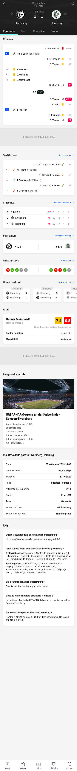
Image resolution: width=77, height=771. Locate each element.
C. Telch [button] (56, 104)
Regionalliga (64, 470)
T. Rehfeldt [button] (22, 109)
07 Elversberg (64, 507)
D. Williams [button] (22, 74)
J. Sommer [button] (55, 174)
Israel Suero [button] (23, 53)
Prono (54, 31)
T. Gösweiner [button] (23, 190)
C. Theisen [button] (55, 64)
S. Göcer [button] (56, 185)
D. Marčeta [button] (54, 85)
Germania (66, 501)
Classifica (39, 31)
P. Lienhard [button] (54, 114)
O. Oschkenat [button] (23, 79)
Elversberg (20, 217)
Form (24, 31)
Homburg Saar (63, 513)
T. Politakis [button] (22, 69)
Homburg (20, 223)
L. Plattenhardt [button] (52, 48)
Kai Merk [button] (21, 169)
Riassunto (9, 31)
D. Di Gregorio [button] (53, 58)
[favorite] (73, 3)
